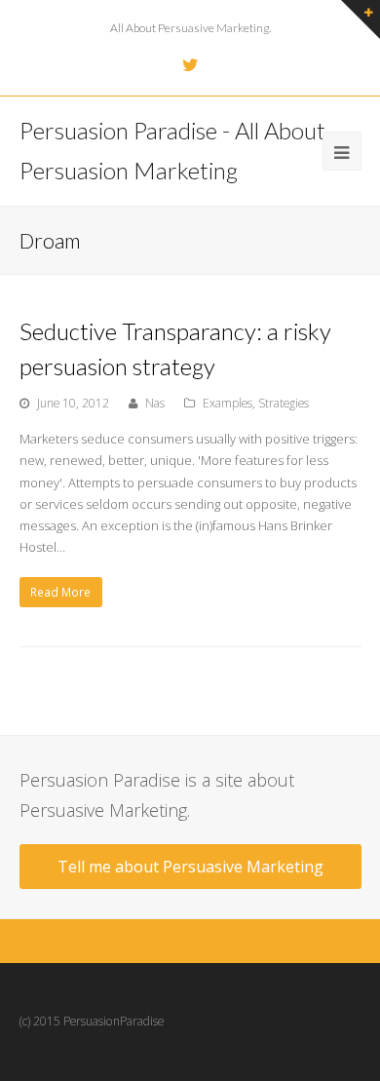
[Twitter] (190, 65)
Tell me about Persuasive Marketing (190, 866)
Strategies (283, 403)
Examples (227, 403)
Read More (60, 592)
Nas (155, 403)
